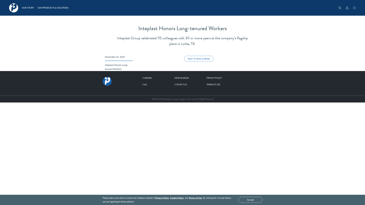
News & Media (182, 78)
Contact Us (181, 84)
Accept (250, 200)
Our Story (28, 8)
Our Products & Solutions (53, 8)
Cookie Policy (177, 198)
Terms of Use (213, 84)
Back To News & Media (199, 59)
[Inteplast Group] (13, 7)
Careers (147, 78)
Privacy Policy (214, 78)
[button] (354, 8)
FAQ (145, 84)
